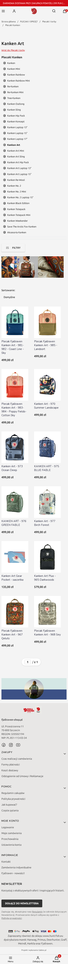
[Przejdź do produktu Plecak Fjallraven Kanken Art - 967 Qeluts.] (15, 612)
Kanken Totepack (16, 209)
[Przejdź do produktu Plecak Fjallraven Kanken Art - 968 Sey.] (47, 612)
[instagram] (11, 745)
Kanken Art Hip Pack (18, 162)
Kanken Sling (14, 109)
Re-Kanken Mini (15, 92)
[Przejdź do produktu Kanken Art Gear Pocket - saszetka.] (15, 557)
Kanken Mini (13, 69)
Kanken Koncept (15, 121)
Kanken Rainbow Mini (18, 80)
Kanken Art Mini (15, 150)
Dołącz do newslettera (22, 903)
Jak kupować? (9, 804)
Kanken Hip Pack (16, 115)
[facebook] (3, 745)
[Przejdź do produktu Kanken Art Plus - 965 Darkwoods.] (47, 557)
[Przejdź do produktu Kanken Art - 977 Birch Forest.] (47, 502)
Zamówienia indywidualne (16, 867)
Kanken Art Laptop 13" (19, 168)
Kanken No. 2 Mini (16, 191)
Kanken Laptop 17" (17, 139)
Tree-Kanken (13, 98)
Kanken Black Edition (18, 203)
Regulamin (37, 911)
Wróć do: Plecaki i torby (13, 50)
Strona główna (8, 21)
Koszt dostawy (9, 770)
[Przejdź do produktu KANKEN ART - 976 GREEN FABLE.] (15, 502)
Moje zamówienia (11, 833)
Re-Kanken (12, 86)
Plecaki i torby (49, 21)
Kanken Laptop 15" (17, 133)
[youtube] (18, 745)
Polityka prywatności (13, 798)
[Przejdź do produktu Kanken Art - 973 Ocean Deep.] (15, 447)
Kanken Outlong (15, 104)
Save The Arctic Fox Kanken (21, 226)
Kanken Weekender (17, 220)
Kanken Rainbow (16, 74)
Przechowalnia (9, 838)
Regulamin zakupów (12, 793)
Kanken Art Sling (16, 156)
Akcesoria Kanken (16, 232)
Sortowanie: (8, 290)
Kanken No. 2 (14, 185)
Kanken (11, 63)
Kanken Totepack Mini (18, 215)
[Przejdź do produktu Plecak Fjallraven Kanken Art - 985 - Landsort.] (47, 322)
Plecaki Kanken (12, 25)
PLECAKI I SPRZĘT (29, 21)
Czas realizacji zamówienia (16, 758)
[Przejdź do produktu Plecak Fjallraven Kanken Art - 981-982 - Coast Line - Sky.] (15, 322)
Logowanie (7, 827)
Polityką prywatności (11, 918)
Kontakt (6, 861)
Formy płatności (10, 764)
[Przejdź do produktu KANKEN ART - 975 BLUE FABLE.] (47, 447)
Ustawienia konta (11, 844)
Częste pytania (9, 810)
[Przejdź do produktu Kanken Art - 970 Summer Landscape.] (47, 385)
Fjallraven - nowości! (13, 873)
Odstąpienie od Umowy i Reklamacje (22, 776)
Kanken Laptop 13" (17, 127)
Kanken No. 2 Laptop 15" (20, 197)
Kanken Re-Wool (16, 180)
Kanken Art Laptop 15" (19, 174)
